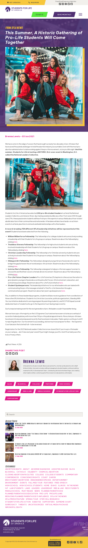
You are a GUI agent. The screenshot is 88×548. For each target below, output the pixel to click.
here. (16, 266)
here (15, 242)
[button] (33, 2)
